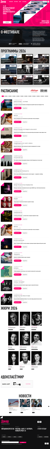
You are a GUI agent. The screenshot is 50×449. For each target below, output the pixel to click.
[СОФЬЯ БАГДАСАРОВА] (36, 360)
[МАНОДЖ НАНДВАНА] (36, 340)
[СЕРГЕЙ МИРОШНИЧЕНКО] (13, 321)
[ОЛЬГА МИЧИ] (13, 360)
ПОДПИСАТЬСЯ (22, 442)
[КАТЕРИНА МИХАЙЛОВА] (25, 340)
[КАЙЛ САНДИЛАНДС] (36, 321)
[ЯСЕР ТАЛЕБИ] (13, 340)
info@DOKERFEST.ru (7, 429)
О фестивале (24, 1)
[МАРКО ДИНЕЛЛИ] (25, 360)
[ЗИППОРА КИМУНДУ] (25, 321)
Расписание (11, 1)
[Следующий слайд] (48, 406)
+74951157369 (41, 429)
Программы (16, 1)
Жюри (20, 1)
